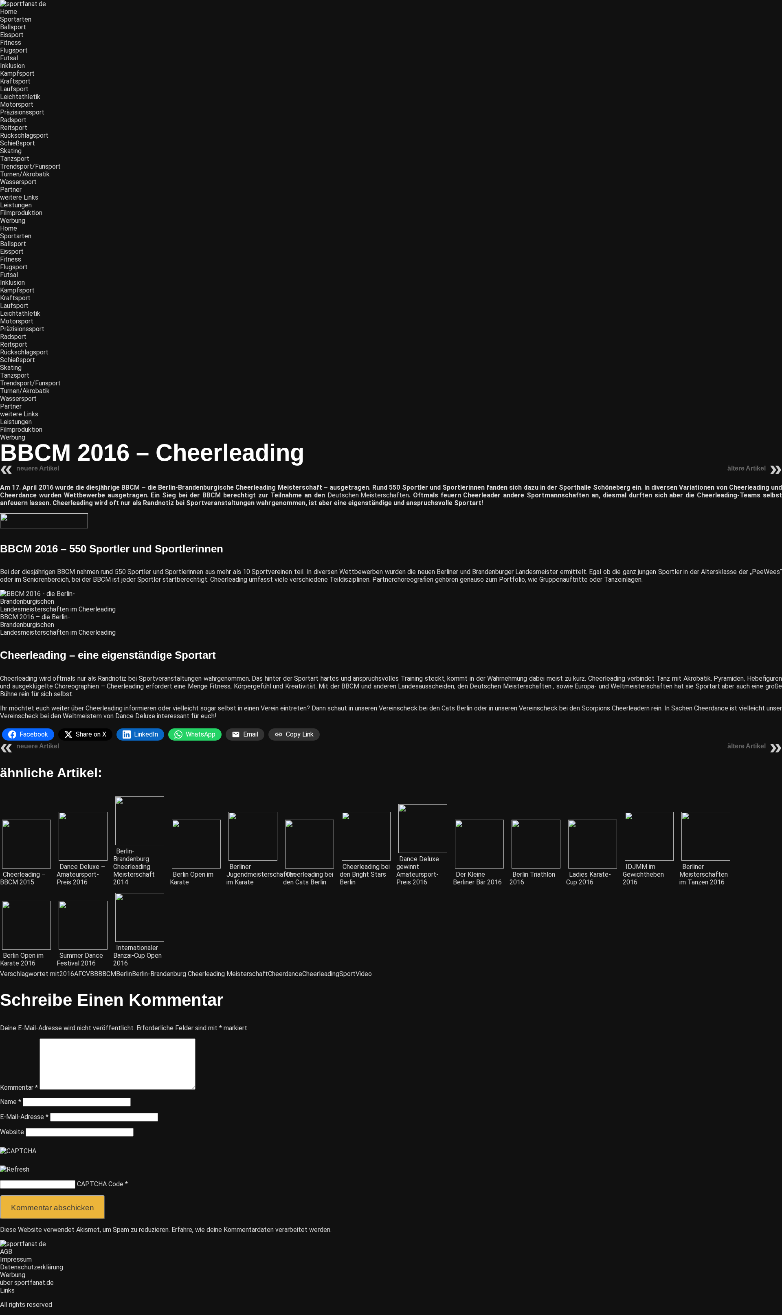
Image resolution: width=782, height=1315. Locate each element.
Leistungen (16, 205)
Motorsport (16, 104)
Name (10, 1102)
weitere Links (19, 197)
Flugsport (14, 50)
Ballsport (13, 27)
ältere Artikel (746, 468)
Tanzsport (14, 159)
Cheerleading (320, 974)
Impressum (16, 1259)
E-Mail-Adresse (24, 1117)
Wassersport (18, 182)
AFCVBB (86, 974)
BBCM (107, 974)
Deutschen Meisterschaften (368, 495)
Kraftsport (15, 81)
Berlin (124, 974)
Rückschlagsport (24, 135)
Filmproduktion (21, 213)
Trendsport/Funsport (30, 166)
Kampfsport (17, 73)
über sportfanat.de (27, 1282)
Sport (347, 974)
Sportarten (15, 19)
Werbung (12, 220)
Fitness (10, 42)
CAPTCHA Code (100, 1184)
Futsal (9, 58)
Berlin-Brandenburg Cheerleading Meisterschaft (200, 974)
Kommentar (19, 1087)
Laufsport (14, 89)
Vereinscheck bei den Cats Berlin (425, 708)
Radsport (13, 120)
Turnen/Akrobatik (25, 174)
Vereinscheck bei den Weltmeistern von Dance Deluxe (77, 716)
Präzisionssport (22, 112)
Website (12, 1132)
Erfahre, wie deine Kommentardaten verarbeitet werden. (251, 1230)
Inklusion (12, 66)
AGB (6, 1252)
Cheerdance (285, 974)
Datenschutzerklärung (31, 1267)
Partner (11, 190)
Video (364, 974)
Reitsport (13, 128)
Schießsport (17, 143)
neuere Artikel (37, 468)
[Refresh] (14, 1169)
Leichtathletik (20, 97)
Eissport (12, 35)
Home (8, 11)
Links (7, 1290)
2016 (66, 974)
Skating (11, 151)
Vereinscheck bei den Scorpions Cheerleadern (584, 708)
